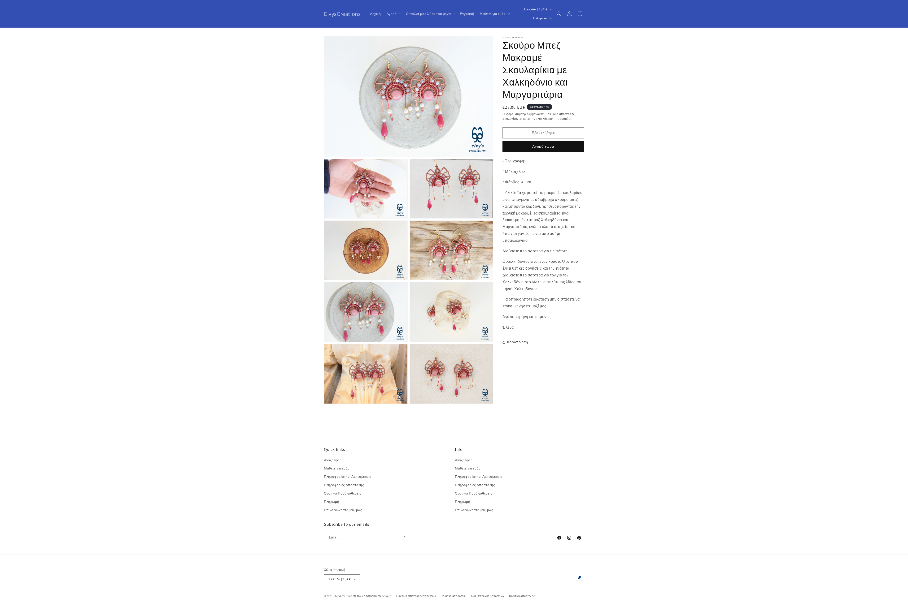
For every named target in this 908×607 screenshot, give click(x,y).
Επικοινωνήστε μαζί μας (343, 510)
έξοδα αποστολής (562, 114)
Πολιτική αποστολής (522, 596)
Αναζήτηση (332, 460)
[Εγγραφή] (403, 537)
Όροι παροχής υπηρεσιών (487, 596)
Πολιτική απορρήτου (454, 596)
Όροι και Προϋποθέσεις (342, 493)
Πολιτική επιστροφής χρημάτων (416, 596)
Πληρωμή (331, 501)
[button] (393, 14)
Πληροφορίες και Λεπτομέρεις (347, 477)
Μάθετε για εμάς (336, 468)
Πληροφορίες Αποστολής (344, 485)
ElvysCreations (343, 596)
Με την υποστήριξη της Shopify (372, 596)
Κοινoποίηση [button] (517, 342)
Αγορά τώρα (543, 146)
